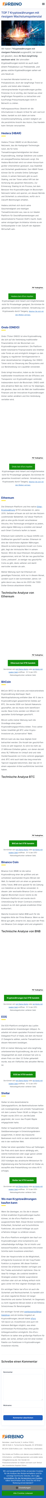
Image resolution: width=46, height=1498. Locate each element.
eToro (33, 1318)
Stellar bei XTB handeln (23, 1180)
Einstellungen (25, 1487)
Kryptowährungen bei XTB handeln (23, 998)
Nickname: (7, 1405)
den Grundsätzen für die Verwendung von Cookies (23, 1477)
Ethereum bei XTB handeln (23, 663)
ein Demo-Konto (22, 669)
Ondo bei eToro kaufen (22, 466)
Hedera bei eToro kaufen (22, 296)
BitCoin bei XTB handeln (23, 843)
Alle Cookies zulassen (23, 1493)
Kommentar (8, 1372)
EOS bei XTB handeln (23, 1074)
